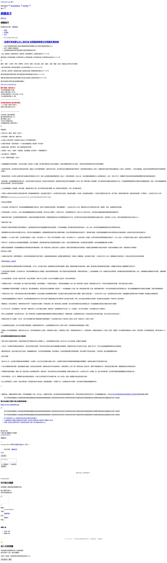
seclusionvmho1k (5, 434)
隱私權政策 (93, 539)
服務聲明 (100, 539)
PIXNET (70, 539)
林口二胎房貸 (11, 261)
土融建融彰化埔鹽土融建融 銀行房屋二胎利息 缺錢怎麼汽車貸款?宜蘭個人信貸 (28, 420)
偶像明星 (15, 27)
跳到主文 (3, 18)
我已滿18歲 (4, 559)
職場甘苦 (14, 449)
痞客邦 (17, 444)
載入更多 (3, 455)
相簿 (5, 30)
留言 (21, 444)
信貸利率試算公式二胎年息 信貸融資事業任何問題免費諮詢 (31, 42)
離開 (10, 559)
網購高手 (6, 13)
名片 (5, 34)
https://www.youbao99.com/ (8, 84)
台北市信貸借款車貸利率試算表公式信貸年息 (124, 394)
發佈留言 (3, 466)
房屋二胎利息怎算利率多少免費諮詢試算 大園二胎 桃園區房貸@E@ (25, 422)
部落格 (6, 32)
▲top (2, 452)
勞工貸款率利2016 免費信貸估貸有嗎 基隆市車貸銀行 (20, 418)
